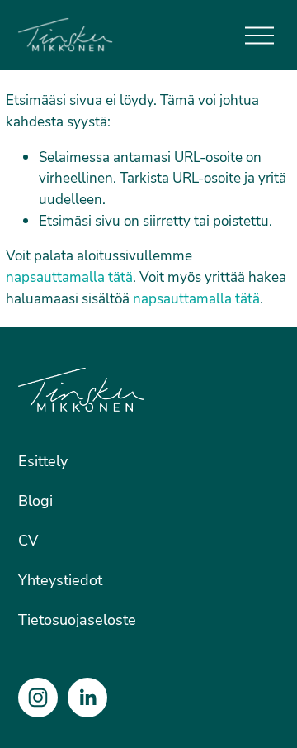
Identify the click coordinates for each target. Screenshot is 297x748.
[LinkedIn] (87, 697)
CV (28, 540)
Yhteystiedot (60, 579)
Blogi (35, 500)
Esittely (43, 460)
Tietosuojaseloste (77, 619)
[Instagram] (38, 697)
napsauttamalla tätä (69, 276)
